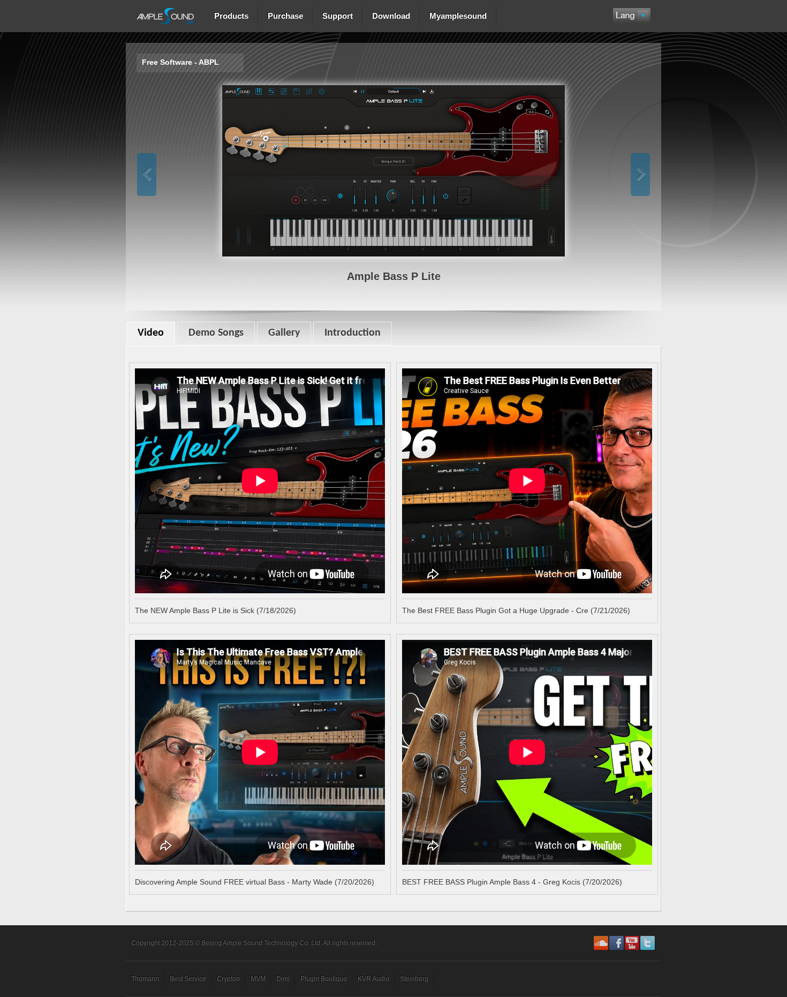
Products (231, 15)
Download (391, 15)
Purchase (285, 15)
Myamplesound (458, 15)
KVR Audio (373, 979)
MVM (258, 979)
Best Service (188, 979)
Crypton (228, 979)
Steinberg (414, 979)
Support (337, 15)
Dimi (283, 979)
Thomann (145, 979)
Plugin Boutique (323, 979)
